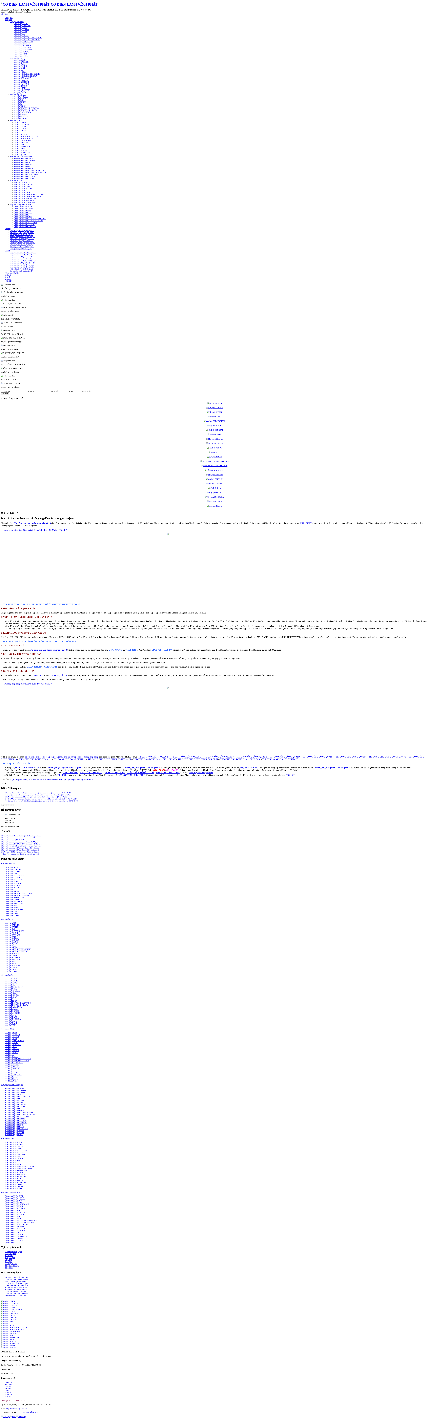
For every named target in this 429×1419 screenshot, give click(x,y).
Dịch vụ (8, 229)
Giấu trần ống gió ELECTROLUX (17, 1096)
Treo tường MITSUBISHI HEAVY (27, 40)
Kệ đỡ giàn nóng (11, 1264)
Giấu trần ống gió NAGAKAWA (26, 174)
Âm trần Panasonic (21, 80)
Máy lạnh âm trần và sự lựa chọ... (22, 259)
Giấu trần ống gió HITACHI (15, 1105)
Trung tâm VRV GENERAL (15, 1208)
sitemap (8, 279)
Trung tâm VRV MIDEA (23, 217)
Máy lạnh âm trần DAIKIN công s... (23, 253)
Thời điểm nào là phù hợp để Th (16, 1285)
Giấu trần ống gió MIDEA (23, 168)
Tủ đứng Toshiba (20, 154)
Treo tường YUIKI (12, 915)
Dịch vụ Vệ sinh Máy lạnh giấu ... (22, 231)
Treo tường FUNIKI (21, 30)
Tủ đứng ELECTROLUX (14, 1041)
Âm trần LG (18, 70)
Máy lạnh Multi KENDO (14, 1160)
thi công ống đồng (33, 757)
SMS (14, 1417)
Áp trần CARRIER (21, 98)
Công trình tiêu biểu (12, 273)
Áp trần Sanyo (10, 1015)
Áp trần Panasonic (20, 114)
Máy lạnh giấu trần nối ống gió (21, 156)
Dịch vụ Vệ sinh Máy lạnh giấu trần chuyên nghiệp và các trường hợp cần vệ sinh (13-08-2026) (39, 793)
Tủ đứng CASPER (12, 1037)
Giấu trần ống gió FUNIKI (23, 164)
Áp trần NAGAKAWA (22, 112)
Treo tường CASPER (13, 871)
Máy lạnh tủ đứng (16, 120)
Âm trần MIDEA (20, 72)
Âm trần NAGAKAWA (22, 78)
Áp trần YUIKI (10, 1025)
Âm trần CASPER (12, 927)
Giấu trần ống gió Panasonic (15, 1119)
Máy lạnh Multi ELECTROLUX (17, 1150)
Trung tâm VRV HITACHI (15, 1212)
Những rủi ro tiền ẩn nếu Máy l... (21, 235)
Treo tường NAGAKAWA (23, 42)
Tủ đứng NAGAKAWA (23, 140)
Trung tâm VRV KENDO (14, 1214)
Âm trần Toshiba (20, 92)
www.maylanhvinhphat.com (201, 772)
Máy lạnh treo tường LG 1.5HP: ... (22, 257)
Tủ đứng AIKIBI (20, 122)
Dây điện (8, 1260)
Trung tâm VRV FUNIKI (23, 213)
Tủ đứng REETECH (21, 144)
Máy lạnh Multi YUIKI (13, 1188)
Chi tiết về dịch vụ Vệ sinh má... (21, 241)
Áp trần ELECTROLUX (14, 987)
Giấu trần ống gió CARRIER (24, 160)
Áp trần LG (18, 104)
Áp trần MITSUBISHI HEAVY (25, 110)
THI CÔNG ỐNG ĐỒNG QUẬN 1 (152, 757)
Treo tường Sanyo (11, 905)
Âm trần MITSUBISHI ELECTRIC (27, 74)
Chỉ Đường (22, 1417)
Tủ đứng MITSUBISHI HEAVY (26, 138)
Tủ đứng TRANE (11, 1079)
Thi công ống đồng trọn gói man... (22, 233)
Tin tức (7, 251)
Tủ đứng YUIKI (11, 1081)
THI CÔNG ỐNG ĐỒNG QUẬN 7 (318, 757)
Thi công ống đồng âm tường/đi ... (22, 247)
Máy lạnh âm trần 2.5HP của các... (22, 265)
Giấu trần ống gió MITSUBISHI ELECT (20, 1113)
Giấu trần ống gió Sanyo (14, 1125)
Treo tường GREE (20, 32)
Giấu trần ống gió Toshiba (14, 1131)
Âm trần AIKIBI (20, 60)
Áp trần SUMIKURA (13, 1019)
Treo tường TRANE (12, 913)
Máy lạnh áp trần (16, 94)
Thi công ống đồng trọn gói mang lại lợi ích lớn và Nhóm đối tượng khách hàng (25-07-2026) (38, 795)
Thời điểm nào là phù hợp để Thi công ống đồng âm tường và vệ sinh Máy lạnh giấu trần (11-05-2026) (41, 801)
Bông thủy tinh (10, 1254)
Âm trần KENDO (20, 86)
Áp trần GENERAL (12, 991)
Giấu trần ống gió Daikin (23, 162)
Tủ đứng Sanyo (10, 1071)
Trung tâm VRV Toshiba (14, 1238)
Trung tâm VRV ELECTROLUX (17, 1204)
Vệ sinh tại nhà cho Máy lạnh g (16, 1291)
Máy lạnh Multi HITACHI (14, 1158)
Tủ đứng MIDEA (20, 134)
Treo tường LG (19, 34)
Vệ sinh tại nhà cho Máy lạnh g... (21, 245)
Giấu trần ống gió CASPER (15, 1092)
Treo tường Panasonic (22, 44)
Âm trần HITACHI (12, 941)
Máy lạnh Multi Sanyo (13, 1178)
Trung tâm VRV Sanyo (13, 1232)
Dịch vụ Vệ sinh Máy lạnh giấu (16, 1277)
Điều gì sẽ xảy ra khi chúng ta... (21, 249)
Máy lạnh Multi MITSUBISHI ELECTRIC (29, 194)
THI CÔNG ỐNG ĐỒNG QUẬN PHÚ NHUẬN (154, 759)
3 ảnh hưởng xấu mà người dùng (16, 1283)
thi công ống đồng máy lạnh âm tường (59, 757)
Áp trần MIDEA (20, 106)
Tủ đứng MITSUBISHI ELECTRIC (27, 136)
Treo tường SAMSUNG (23, 48)
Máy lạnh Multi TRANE (14, 1186)
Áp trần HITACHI (12, 995)
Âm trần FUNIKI (20, 66)
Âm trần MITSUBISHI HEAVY (26, 76)
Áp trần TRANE (11, 1023)
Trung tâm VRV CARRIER (24, 209)
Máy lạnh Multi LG (21, 190)
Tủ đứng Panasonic (21, 142)
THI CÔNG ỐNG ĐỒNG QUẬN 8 (351, 757)
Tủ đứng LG (18, 132)
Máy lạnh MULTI (16, 180)
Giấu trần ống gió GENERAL (16, 1100)
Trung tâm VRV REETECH (24, 225)
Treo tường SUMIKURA (23, 50)
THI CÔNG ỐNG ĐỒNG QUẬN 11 (35, 759)
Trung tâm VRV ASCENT (14, 1198)
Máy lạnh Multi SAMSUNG (15, 1176)
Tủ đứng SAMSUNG (22, 146)
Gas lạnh (8, 1262)
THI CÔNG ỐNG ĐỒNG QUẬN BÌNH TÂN (240, 759)
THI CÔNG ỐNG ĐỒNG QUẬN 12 (70, 759)
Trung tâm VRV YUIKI (13, 1242)
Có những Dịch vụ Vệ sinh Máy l (17, 1289)
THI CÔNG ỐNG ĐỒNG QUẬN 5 (252, 757)
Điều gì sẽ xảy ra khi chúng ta (15, 1295)
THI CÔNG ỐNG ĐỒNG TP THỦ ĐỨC (280, 759)
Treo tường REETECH (22, 46)
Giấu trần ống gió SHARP (14, 1127)
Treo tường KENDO (21, 52)
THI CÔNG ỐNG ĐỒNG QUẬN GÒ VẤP (387, 757)
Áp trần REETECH (21, 116)
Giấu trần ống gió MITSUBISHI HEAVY (29, 170)
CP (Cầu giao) (10, 1258)
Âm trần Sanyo (10, 961)
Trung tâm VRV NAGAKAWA (25, 223)
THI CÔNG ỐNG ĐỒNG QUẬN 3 (185, 757)
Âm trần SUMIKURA (22, 90)
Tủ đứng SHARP (20, 150)
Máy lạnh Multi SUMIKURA (24, 203)
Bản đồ (8, 277)
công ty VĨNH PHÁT (249, 768)
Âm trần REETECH (21, 82)
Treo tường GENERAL (13, 879)
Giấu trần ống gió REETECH (24, 176)
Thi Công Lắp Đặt (60, 675)
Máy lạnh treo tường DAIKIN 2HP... (23, 263)
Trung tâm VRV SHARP (14, 1234)
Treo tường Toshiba (21, 56)
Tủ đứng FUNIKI (20, 128)
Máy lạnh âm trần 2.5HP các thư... (22, 267)
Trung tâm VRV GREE (13, 1210)
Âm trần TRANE (11, 969)
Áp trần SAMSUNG (12, 1013)
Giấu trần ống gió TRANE (14, 1133)
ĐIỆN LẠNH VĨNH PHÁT (27, 768)
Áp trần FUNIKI (20, 102)
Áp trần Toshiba (11, 1021)
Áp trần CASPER (11, 983)
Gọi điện (6, 1417)
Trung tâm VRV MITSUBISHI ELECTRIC (30, 219)
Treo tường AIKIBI (21, 24)
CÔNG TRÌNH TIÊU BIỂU (132, 775)
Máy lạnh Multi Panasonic (14, 1172)
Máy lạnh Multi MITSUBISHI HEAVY (28, 196)
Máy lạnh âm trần (16, 58)
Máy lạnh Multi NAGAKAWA (25, 199)
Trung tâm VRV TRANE (14, 1240)
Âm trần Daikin (19, 64)
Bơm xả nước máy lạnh (13, 1252)
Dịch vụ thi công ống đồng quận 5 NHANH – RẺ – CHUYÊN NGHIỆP (35, 530)
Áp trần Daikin (19, 100)
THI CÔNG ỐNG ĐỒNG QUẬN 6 (285, 757)
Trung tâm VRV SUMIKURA (25, 227)
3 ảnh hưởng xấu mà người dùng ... (22, 237)
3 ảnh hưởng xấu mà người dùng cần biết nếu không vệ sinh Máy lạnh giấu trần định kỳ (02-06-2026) (41, 799)
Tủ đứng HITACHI (12, 1051)
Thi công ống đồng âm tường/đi (16, 1293)
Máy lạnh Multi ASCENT (14, 1144)
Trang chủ (9, 18)
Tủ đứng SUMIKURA (22, 152)
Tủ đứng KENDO (20, 148)
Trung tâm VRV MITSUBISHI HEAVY (28, 221)
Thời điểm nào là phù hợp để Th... (22, 239)
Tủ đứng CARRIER (21, 124)
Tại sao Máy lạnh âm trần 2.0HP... (22, 271)
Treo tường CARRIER (22, 26)
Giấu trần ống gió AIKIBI (23, 158)
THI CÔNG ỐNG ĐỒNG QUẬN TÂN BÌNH (198, 759)
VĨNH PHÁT (306, 523)
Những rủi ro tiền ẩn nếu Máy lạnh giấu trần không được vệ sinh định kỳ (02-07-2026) (36, 797)
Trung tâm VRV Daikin (22, 211)
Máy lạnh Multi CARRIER (24, 184)
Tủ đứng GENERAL (13, 1045)
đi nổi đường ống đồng (88, 757)
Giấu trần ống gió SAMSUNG (16, 1123)
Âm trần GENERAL (12, 935)
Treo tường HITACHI (13, 885)
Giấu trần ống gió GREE (14, 1102)
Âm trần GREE (19, 68)
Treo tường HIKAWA (13, 883)
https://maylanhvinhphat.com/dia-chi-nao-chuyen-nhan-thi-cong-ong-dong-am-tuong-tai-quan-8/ (51, 779)
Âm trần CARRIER (21, 62)
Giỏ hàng (4, 14)
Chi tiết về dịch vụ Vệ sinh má (16, 1287)
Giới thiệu (8, 281)
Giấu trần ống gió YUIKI (14, 1135)
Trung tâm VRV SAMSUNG (15, 1230)
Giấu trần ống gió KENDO (24, 178)
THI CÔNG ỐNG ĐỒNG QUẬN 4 (218, 757)
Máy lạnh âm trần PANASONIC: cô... (23, 261)
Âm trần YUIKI (11, 971)
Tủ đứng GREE (20, 130)
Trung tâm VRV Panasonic (14, 1226)
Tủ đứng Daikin (20, 126)
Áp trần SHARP (11, 1017)
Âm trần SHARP (20, 88)
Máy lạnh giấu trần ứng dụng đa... (22, 255)
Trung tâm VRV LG (21, 215)
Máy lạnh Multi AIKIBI (22, 182)
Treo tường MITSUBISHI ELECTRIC (28, 38)
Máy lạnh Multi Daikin (22, 186)
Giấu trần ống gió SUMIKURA (16, 1129)
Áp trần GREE (10, 993)
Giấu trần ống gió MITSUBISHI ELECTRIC (30, 172)
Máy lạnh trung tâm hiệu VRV (20, 205)
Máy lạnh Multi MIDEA (23, 192)
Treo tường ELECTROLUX (15, 875)
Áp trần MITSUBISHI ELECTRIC (27, 108)
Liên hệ (8, 275)
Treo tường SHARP (21, 54)
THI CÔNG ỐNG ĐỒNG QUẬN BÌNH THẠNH (109, 759)
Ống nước (9, 1268)
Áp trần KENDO (20, 118)
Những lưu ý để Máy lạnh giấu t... (22, 269)
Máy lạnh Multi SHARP (14, 1180)
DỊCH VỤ (290, 775)
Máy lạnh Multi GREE (13, 1156)
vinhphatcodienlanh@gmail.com (16, 1409)
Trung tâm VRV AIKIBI (23, 207)
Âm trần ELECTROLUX (14, 931)
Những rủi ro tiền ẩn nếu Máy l (16, 1281)
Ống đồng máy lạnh (12, 1266)
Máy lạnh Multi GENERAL (15, 1154)
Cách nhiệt (9, 1256)
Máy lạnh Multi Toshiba (13, 1184)
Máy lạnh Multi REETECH (24, 201)
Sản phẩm (8, 20)
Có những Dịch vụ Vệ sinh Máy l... (22, 243)
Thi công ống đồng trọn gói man (16, 1279)
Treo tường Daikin (20, 28)
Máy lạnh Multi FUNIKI (23, 188)
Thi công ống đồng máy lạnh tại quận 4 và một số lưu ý (28, 684)
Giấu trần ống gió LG (22, 166)
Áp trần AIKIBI (20, 96)
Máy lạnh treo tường (17, 22)
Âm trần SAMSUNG (21, 84)
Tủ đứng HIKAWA (12, 1049)
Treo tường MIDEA (21, 36)
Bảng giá (8, 1394)
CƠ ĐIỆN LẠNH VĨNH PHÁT (28, 1412)
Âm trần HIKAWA (12, 939)
